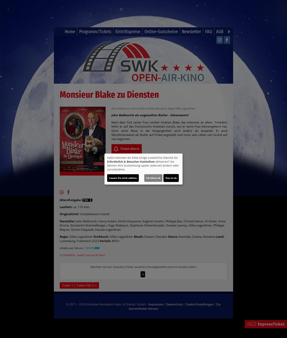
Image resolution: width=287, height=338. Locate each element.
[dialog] (143, 169)
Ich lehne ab (153, 178)
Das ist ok (171, 178)
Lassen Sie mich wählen (123, 178)
